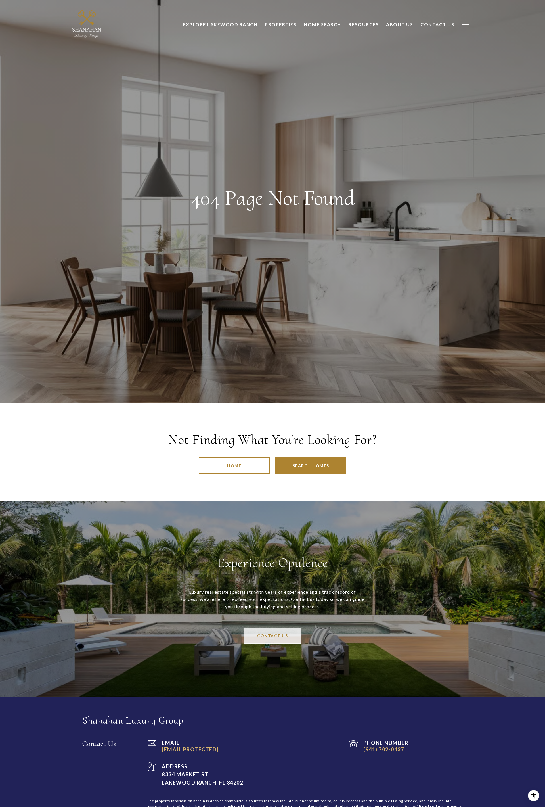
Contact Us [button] (272, 635)
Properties (280, 24)
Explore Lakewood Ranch (220, 24)
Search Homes (311, 465)
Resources (364, 24)
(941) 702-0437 (383, 749)
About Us (399, 24)
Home (234, 465)
